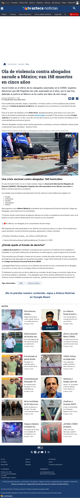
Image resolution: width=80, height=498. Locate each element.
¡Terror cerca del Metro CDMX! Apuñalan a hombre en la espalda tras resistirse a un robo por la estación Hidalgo (70, 335)
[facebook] (45, 453)
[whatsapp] (49, 453)
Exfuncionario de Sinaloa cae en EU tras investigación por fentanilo (30, 335)
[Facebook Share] (69, 98)
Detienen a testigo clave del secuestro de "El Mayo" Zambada (70, 380)
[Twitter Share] (73, 98)
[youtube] (42, 453)
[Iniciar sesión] (77, 3)
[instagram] (35, 453)
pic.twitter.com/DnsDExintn (36, 236)
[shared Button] (77, 98)
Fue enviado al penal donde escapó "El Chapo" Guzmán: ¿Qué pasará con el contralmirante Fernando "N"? (31, 358)
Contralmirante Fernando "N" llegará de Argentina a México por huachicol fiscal (31, 380)
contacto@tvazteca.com (47, 472)
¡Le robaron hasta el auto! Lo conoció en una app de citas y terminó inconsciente (70, 312)
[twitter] (31, 453)
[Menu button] (6, 8)
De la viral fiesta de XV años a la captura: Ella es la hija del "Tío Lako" (31, 403)
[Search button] (74, 8)
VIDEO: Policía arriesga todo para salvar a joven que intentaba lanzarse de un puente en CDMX (70, 358)
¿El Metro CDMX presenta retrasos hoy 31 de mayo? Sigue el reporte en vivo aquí (70, 425)
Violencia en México (34, 283)
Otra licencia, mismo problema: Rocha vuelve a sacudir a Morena (31, 312)
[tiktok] (38, 453)
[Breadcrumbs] (5, 64)
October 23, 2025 (45, 240)
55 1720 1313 (43, 474)
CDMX (21, 283)
